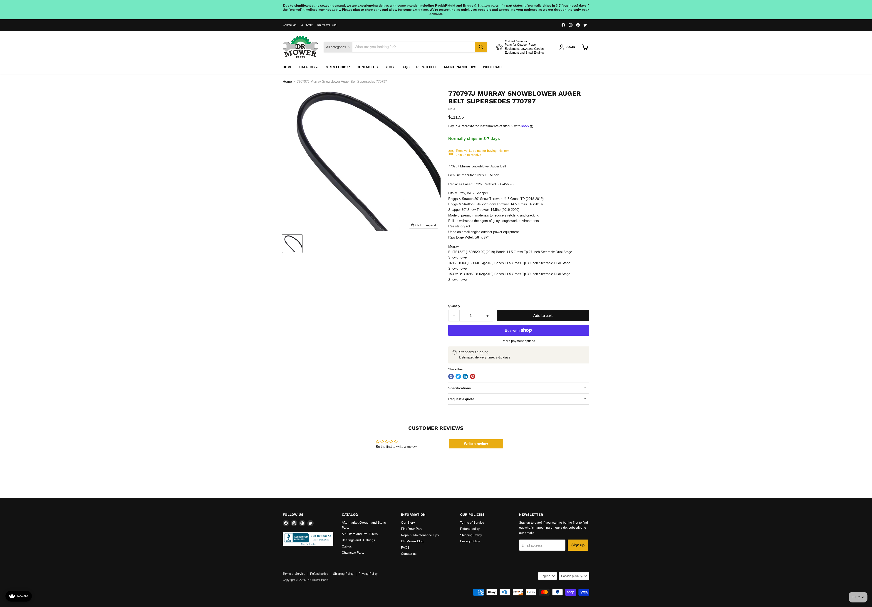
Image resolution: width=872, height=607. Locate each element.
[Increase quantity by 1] (487, 315)
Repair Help (427, 67)
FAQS (405, 67)
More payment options (519, 341)
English (545, 576)
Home (287, 67)
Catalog (307, 67)
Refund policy (470, 528)
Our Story (306, 25)
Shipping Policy (471, 535)
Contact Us (289, 25)
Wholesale (493, 67)
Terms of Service (472, 522)
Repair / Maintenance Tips (420, 535)
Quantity (454, 306)
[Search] (481, 47)
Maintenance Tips (460, 67)
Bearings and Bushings (358, 540)
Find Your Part (411, 528)
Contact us (367, 67)
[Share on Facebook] (451, 376)
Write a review (476, 444)
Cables (347, 546)
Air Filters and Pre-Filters (360, 534)
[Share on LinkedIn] (465, 376)
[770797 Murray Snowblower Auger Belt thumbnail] (292, 244)
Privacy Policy (470, 541)
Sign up (578, 545)
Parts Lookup (337, 67)
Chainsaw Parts (353, 552)
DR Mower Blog (327, 25)
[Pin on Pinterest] (472, 376)
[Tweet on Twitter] (458, 376)
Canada (571, 576)
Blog (389, 67)
